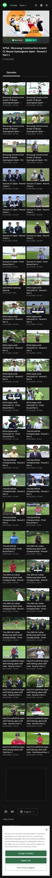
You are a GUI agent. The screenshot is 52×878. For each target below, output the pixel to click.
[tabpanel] (26, 419)
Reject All (26, 860)
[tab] (11, 72)
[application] (26, 24)
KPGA (6, 48)
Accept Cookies (26, 853)
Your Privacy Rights (26, 867)
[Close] (46, 830)
